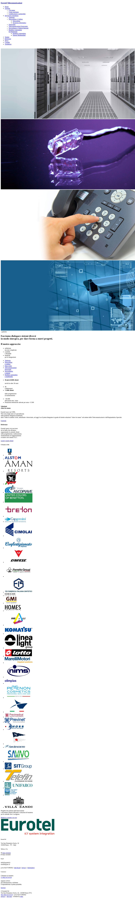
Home (7, 7)
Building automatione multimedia (11, 375)
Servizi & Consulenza (11, 15)
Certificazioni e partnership (17, 14)
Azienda (7, 8)
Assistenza (8, 44)
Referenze (8, 39)
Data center (8, 366)
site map (9, 896)
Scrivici (3, 888)
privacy (24, 868)
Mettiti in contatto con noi (9, 817)
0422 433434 (6, 853)
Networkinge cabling (8, 363)
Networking (16, 21)
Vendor (7, 37)
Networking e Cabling (16, 19)
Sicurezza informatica (19, 23)
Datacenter (12, 24)
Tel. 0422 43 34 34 (7, 895)
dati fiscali (17, 868)
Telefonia (12, 17)
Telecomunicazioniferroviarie (11, 368)
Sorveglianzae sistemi (9, 372)
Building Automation (19, 33)
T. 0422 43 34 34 (6, 877)
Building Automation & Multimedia (15, 31)
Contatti (7, 42)
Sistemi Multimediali (19, 35)
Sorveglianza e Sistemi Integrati (18, 28)
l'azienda (3, 421)
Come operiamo (14, 12)
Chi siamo (12, 10)
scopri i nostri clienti (7, 441)
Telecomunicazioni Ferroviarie (18, 26)
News (6, 40)
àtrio (21, 896)
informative (31, 868)
